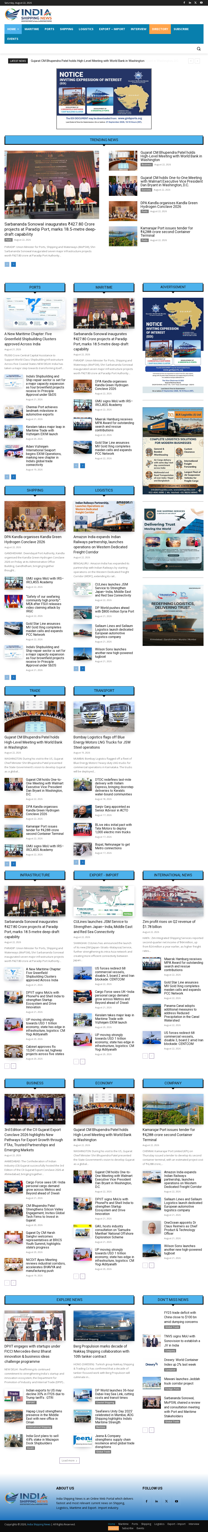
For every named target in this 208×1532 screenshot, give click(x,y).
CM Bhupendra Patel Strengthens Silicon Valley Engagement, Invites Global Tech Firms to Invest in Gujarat (45, 1213)
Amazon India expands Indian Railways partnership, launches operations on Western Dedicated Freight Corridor (183, 1179)
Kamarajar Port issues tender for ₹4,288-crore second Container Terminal (167, 232)
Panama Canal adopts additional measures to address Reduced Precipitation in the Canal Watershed (181, 1013)
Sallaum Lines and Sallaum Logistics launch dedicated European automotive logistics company (114, 631)
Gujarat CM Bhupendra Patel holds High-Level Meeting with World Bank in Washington (171, 156)
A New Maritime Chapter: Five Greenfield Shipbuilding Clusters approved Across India (30, 339)
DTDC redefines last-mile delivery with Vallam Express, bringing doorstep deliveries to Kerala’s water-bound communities (114, 787)
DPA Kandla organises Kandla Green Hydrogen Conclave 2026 (169, 205)
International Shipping (87, 1339)
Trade (34, 690)
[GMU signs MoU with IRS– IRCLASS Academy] (83, 405)
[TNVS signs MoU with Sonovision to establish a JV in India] (152, 1340)
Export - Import (104, 875)
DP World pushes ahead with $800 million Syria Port (114, 609)
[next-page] (13, 264)
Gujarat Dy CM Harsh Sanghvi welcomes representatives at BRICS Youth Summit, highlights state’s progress (44, 1240)
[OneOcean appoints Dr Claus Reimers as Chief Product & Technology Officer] (152, 1227)
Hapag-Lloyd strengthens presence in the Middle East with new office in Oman (44, 1416)
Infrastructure (35, 875)
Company (173, 1083)
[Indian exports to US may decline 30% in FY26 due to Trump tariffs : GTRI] (13, 1395)
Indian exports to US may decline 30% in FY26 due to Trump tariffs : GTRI (45, 1394)
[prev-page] (7, 264)
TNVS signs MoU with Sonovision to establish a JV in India (182, 1340)
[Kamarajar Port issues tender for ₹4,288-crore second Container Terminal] (123, 236)
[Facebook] (184, 3)
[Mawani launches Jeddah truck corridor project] (152, 1383)
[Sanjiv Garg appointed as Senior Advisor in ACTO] (83, 811)
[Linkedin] (190, 3)
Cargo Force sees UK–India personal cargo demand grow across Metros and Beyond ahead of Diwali (114, 997)
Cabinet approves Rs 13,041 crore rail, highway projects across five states (45, 1050)
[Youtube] (201, 3)
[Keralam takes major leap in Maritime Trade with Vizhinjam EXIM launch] (13, 431)
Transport (104, 690)
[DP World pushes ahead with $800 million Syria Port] (83, 612)
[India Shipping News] (28, 15)
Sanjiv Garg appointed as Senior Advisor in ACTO (112, 808)
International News (173, 875)
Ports (8, 239)
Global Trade (103, 1451)
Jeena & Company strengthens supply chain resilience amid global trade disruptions (114, 1441)
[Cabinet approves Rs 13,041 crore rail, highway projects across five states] (13, 1051)
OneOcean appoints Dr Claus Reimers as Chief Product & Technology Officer (180, 1228)
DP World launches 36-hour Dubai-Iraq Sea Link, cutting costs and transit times (114, 1394)
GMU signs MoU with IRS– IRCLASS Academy (114, 403)
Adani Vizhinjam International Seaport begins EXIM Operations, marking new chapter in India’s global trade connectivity (43, 456)
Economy (146, 189)
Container (170, 1369)
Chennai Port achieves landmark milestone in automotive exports (42, 410)
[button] (199, 48)
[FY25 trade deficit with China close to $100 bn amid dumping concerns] (152, 1317)
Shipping (35, 490)
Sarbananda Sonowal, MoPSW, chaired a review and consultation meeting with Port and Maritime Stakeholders (182, 1407)
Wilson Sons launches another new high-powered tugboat (114, 653)
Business (147, 164)
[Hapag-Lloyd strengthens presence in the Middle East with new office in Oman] (13, 1416)
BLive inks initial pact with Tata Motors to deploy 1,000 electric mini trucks (113, 828)
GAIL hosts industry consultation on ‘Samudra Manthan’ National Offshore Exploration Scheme (114, 1231)
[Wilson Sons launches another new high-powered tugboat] (83, 654)
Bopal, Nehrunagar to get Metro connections (112, 846)
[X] (195, 3)
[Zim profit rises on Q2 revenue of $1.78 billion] (173, 901)
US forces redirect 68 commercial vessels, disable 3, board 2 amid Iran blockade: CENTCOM (114, 973)
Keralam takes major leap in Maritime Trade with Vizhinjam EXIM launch (45, 430)
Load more (68, 1460)
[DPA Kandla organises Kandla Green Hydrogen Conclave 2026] (123, 211)
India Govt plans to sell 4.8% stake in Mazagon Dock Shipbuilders (42, 1439)
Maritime (104, 287)
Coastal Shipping (105, 1402)
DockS (30, 1448)
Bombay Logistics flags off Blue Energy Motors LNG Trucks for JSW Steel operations (102, 742)
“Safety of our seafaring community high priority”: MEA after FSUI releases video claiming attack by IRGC (43, 604)
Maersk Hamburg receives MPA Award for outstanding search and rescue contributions (114, 424)
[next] (197, 60)
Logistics (104, 490)
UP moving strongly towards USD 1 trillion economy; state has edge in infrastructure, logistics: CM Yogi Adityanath (45, 1027)
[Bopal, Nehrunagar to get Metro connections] (83, 849)
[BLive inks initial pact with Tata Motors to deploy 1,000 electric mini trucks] (83, 829)
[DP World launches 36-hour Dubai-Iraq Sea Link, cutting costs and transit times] (83, 1395)
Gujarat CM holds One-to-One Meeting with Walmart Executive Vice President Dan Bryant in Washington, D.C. (103, 61)
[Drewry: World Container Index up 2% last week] (152, 1364)
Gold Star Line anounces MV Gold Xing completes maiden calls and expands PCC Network (113, 448)
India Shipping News (38, 1524)
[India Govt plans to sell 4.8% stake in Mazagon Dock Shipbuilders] (13, 1440)
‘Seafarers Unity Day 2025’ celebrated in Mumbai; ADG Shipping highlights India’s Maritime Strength (114, 1416)
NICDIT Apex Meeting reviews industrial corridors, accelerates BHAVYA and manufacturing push (45, 1265)
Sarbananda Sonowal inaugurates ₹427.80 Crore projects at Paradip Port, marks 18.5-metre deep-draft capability (50, 229)
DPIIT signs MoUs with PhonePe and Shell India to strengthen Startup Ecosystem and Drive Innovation (45, 1000)
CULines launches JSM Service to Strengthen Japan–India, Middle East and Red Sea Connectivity (113, 589)
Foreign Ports (172, 1388)
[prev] (190, 60)
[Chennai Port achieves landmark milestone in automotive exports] (13, 411)
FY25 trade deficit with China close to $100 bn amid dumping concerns (181, 1317)
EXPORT (31, 1402)
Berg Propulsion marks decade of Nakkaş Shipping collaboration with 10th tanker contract (101, 1351)
